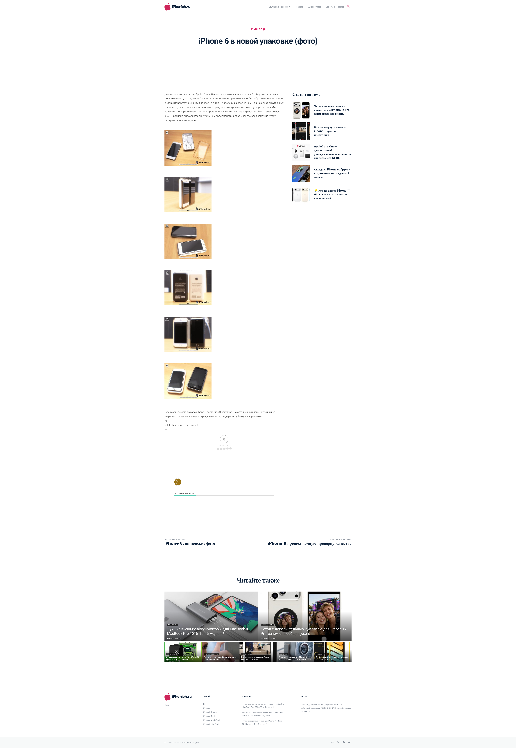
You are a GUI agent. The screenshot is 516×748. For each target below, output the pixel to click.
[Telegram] (344, 742)
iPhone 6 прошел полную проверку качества (310, 543)
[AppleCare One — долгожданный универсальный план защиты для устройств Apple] (301, 152)
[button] (348, 6)
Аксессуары (172, 625)
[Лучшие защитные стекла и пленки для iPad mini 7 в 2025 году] (333, 652)
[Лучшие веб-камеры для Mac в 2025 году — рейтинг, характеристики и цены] (295, 652)
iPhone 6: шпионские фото (189, 543)
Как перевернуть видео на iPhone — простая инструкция (330, 131)
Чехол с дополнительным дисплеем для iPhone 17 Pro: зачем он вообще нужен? (332, 110)
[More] (293, 56)
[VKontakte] (349, 742)
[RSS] (338, 742)
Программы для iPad (211, 654)
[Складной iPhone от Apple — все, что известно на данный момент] (301, 173)
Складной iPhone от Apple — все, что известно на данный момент (332, 173)
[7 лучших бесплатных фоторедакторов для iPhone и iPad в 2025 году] (220, 652)
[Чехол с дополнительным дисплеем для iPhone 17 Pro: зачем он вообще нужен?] (301, 110)
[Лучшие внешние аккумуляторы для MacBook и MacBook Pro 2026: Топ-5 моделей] (211, 616)
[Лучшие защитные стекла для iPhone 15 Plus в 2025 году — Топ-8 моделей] (183, 652)
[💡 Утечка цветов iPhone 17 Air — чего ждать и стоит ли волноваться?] (301, 195)
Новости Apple (267, 625)
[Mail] (332, 742)
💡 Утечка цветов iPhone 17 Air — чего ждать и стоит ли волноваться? (332, 194)
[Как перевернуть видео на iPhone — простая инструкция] (301, 131)
